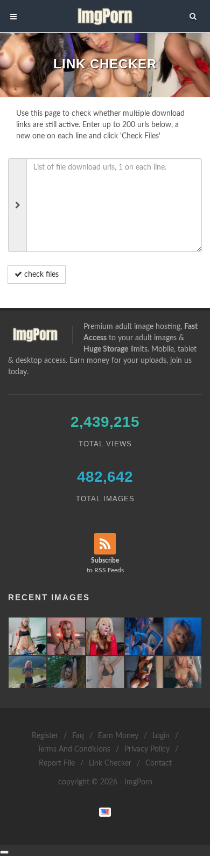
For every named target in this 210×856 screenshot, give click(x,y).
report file (57, 763)
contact (158, 763)
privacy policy (147, 749)
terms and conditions (73, 749)
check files (40, 274)
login (161, 736)
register (45, 736)
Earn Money (118, 736)
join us (181, 360)
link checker (110, 763)
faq (78, 736)
